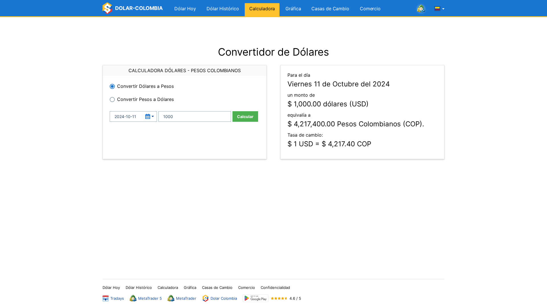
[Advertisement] (273, 31)
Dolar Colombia (224, 298)
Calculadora (262, 8)
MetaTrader (186, 298)
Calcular (245, 116)
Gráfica (293, 8)
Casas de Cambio (330, 8)
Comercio (370, 8)
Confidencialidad (275, 287)
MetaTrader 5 (150, 298)
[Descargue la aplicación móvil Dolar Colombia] (255, 298)
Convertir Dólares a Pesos (145, 86)
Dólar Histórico (223, 8)
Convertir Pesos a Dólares (145, 99)
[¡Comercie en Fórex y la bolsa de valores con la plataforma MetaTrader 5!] (421, 9)
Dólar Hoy (185, 8)
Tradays (117, 298)
